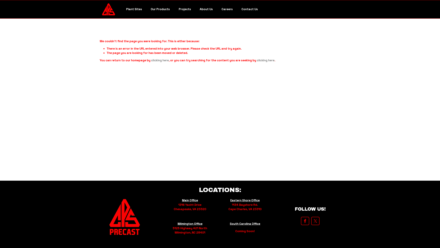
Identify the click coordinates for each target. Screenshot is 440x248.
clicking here (160, 60)
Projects (185, 9)
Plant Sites (134, 9)
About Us (206, 9)
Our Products (160, 9)
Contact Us (249, 9)
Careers (227, 9)
